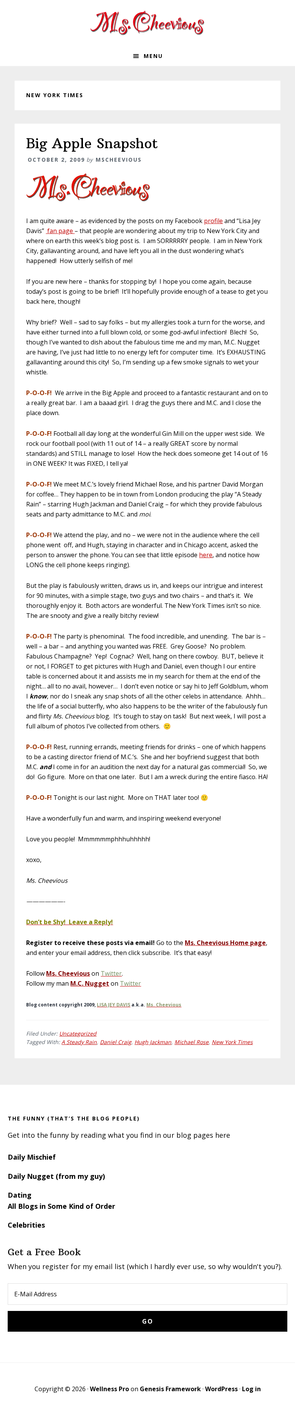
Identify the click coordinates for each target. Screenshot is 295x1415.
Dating (19, 1195)
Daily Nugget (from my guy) (56, 1176)
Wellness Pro (109, 1389)
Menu (153, 56)
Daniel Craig (115, 1042)
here (205, 555)
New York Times (232, 1042)
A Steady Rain (79, 1042)
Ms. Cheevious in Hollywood (147, 23)
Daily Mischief (32, 1157)
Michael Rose (191, 1042)
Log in (251, 1389)
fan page (60, 231)
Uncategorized (77, 1033)
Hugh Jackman (152, 1042)
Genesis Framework (170, 1389)
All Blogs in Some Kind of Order (61, 1206)
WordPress (221, 1389)
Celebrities (26, 1225)
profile (213, 221)
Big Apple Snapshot (92, 143)
